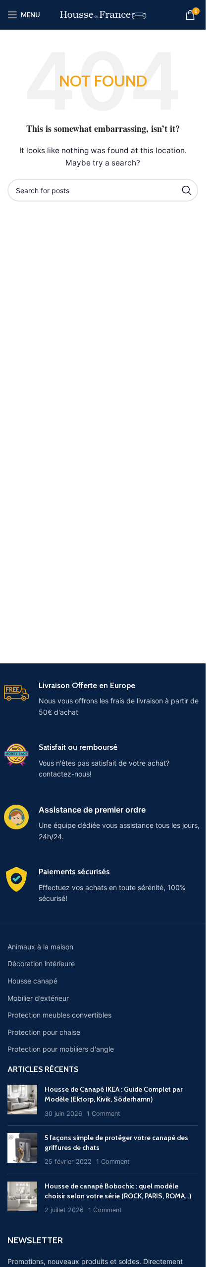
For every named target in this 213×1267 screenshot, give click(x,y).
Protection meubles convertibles (59, 1015)
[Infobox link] (103, 699)
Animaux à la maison (40, 946)
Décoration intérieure (41, 963)
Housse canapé (32, 981)
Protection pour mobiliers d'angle (60, 1049)
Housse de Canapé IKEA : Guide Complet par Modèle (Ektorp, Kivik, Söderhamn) (114, 1094)
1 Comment (103, 1113)
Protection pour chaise (43, 1032)
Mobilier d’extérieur (38, 998)
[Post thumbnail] (22, 1101)
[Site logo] (102, 14)
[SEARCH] (186, 190)
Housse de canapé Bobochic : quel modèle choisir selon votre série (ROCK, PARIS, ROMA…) (118, 1191)
